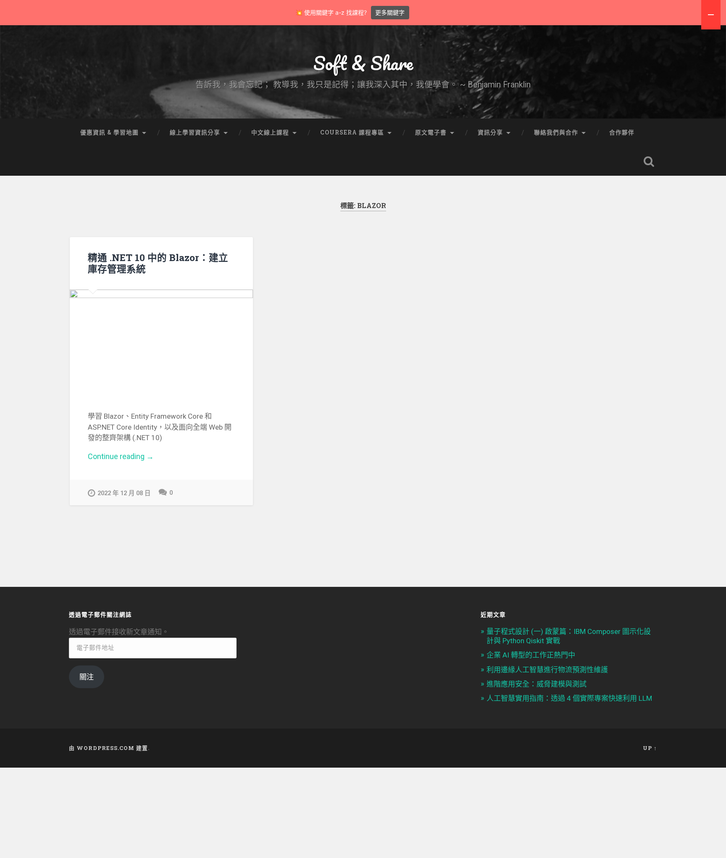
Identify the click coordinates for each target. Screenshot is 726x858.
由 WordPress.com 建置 (108, 747)
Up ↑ (650, 747)
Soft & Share (363, 63)
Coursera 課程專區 (352, 132)
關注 (86, 677)
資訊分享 (490, 132)
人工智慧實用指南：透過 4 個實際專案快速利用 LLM (569, 698)
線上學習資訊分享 (195, 132)
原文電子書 (431, 132)
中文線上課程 (270, 132)
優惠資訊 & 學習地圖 (109, 132)
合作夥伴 (621, 132)
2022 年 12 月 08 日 (123, 493)
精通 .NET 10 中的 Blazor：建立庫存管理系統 (158, 263)
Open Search (648, 161)
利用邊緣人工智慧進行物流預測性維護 (547, 669)
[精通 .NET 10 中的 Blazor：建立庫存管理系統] (161, 341)
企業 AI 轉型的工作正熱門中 (531, 655)
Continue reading (131, 456)
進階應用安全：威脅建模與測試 (537, 684)
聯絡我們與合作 (556, 132)
